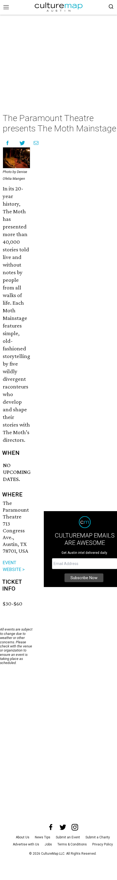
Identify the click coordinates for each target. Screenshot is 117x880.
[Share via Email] (36, 143)
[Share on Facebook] (7, 143)
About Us (22, 837)
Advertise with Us (26, 844)
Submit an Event (68, 837)
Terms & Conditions (72, 844)
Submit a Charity (97, 837)
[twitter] (63, 827)
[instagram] (75, 827)
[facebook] (51, 827)
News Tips (42, 837)
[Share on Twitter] (22, 143)
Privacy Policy (102, 844)
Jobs (48, 844)
